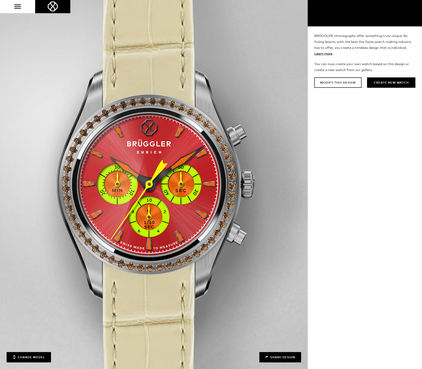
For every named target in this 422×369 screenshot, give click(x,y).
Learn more (323, 53)
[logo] (52, 6)
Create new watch (391, 82)
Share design (282, 357)
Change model (31, 357)
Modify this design (338, 82)
